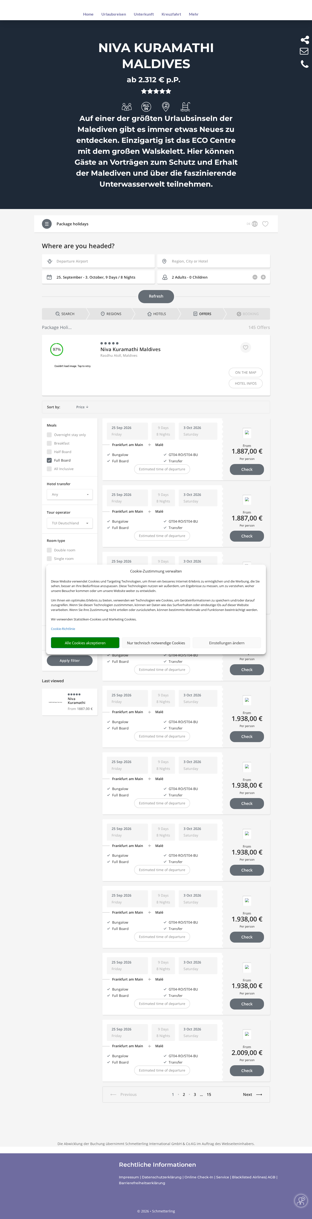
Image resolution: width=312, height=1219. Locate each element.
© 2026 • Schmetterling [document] (156, 1211)
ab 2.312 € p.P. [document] (153, 79)
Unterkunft (144, 14)
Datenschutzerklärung (162, 1177)
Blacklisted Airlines (249, 1177)
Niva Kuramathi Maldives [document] (156, 55)
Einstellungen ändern (226, 642)
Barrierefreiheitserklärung (142, 1183)
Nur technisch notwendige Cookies (156, 642)
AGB (271, 1177)
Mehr (194, 14)
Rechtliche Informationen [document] (157, 1165)
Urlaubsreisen (113, 14)
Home (88, 14)
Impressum (129, 1177)
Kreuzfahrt (171, 14)
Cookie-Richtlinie (63, 629)
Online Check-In (199, 1177)
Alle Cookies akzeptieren (85, 642)
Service (222, 1177)
